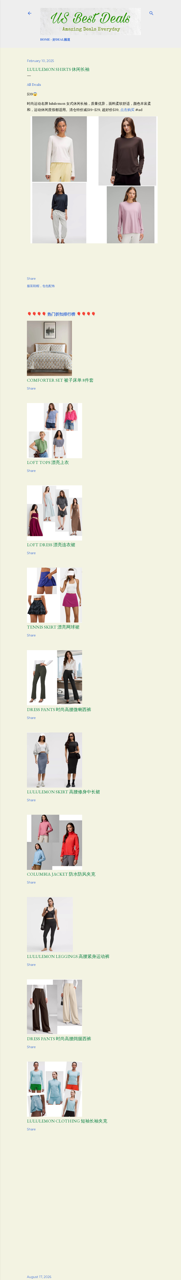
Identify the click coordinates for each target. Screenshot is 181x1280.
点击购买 (127, 109)
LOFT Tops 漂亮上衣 (48, 462)
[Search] (151, 12)
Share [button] (31, 279)
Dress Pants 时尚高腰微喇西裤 (59, 709)
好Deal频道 (61, 39)
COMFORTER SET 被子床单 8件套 (60, 380)
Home (45, 39)
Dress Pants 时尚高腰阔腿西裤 (59, 1039)
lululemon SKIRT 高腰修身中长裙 (63, 792)
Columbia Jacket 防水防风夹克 (61, 874)
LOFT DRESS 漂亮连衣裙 (51, 545)
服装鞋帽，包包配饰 (41, 286)
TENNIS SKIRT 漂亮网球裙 (53, 627)
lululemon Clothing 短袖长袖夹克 (67, 1121)
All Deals (34, 84)
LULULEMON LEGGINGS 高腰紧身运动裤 (68, 956)
